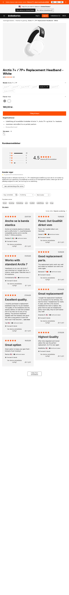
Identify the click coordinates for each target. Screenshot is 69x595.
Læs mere (27, 319)
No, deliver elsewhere (44, 10)
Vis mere (5, 207)
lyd (47, 203)
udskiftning (40, 203)
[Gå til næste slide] (66, 2)
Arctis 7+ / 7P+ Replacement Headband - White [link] (43, 20)
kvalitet (32, 203)
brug (51, 203)
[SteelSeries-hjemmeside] (14, 16)
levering (11, 203)
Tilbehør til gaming (21, 20)
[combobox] (26, 194)
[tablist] (37, 15)
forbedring (19, 203)
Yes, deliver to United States (25, 10)
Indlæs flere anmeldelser (34, 373)
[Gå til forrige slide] (3, 2)
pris (26, 203)
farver (5, 203)
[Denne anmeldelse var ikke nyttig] (28, 246)
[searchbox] (8, 194)
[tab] (37, 15)
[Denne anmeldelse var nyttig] (25, 246)
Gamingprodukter (8, 20)
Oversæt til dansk (12, 241)
